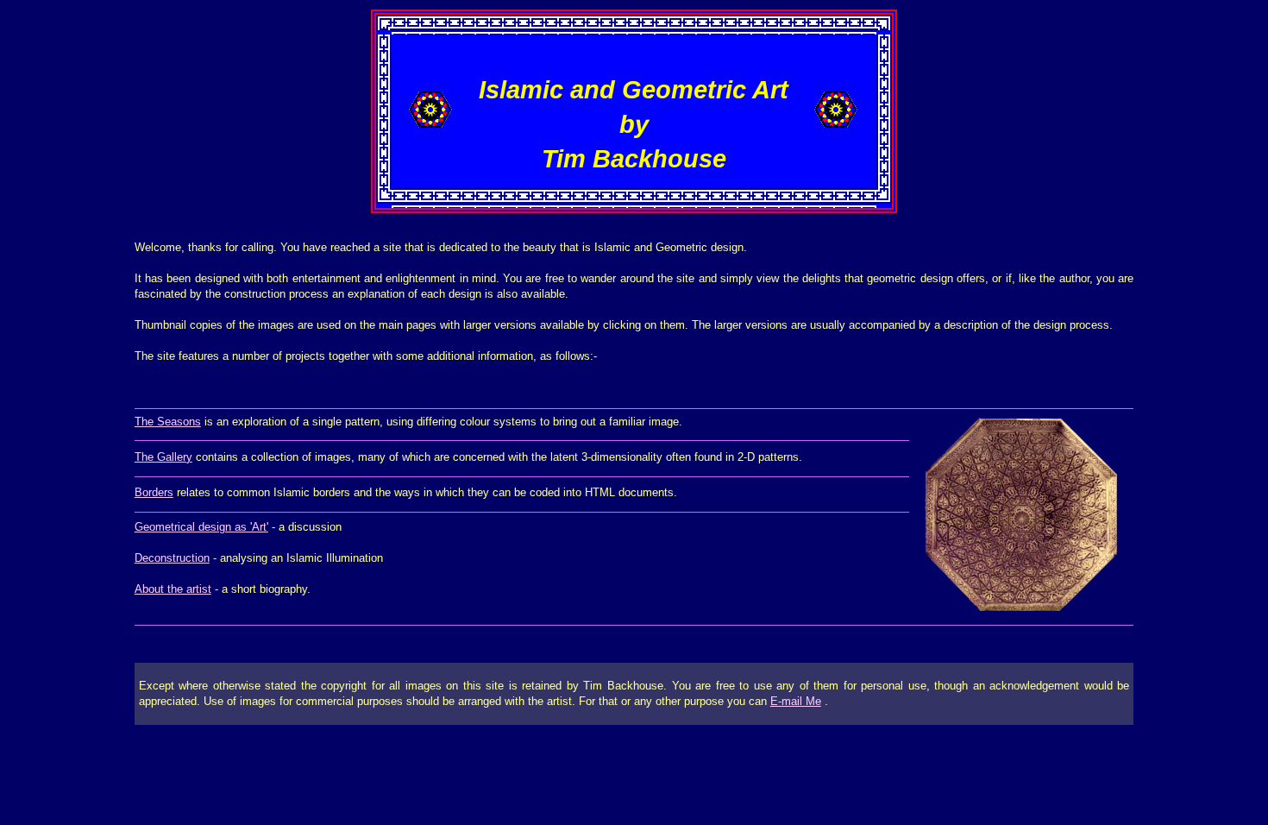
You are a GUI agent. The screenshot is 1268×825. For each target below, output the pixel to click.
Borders (154, 492)
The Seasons (168, 421)
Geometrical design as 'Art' (201, 526)
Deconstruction (172, 557)
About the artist (173, 589)
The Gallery (163, 456)
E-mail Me (795, 701)
